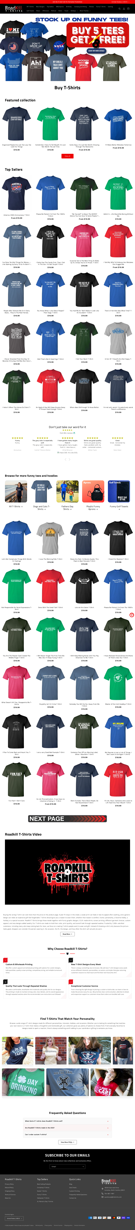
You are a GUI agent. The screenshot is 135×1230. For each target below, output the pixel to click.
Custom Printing (74, 1191)
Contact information (79, 1225)
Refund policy (39, 1225)
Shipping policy (68, 1225)
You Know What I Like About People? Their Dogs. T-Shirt (50, 312)
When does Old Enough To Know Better (84, 407)
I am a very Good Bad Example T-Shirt (51, 752)
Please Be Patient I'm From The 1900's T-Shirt (50, 215)
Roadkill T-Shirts (13, 1225)
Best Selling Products (44, 1184)
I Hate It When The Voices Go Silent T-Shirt (16, 408)
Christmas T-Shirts (43, 1187)
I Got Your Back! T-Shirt (84, 359)
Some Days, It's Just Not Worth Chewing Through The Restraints (84, 146)
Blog (70, 1184)
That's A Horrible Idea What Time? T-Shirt (118, 312)
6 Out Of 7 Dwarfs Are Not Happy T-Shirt (118, 360)
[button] (74, 11)
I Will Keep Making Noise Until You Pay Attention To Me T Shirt (84, 657)
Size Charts (73, 1187)
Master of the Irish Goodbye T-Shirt (118, 704)
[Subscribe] (83, 1166)
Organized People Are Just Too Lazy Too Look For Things (16, 146)
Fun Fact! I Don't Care (17, 801)
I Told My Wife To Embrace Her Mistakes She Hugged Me (118, 263)
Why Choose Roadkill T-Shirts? (67, 948)
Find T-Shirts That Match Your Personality (67, 1018)
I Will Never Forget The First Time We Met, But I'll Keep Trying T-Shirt (50, 657)
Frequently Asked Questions (67, 1113)
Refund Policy (9, 1187)
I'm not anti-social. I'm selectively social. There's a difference (118, 408)
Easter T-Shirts (42, 1191)
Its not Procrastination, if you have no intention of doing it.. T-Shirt (50, 800)
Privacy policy (48, 1225)
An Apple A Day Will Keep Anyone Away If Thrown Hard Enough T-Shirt (50, 408)
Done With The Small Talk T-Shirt (50, 607)
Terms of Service (10, 1194)
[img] (67, 430)
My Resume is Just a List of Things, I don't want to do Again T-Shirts (118, 753)
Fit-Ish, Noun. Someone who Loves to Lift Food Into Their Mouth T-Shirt (118, 802)
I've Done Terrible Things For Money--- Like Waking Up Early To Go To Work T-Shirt (16, 263)
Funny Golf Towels (119, 506)
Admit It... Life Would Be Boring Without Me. (118, 215)
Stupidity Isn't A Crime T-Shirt (50, 704)
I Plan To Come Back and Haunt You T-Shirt (17, 753)
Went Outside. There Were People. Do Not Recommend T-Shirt (84, 802)
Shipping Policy (10, 1191)
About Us (8, 1198)
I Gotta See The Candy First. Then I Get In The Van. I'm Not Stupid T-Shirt (50, 263)
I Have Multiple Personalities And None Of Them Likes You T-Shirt (118, 657)
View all (67, 156)
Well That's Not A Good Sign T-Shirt (50, 359)
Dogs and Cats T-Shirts (41, 508)
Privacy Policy (9, 1184)
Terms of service (58, 1225)
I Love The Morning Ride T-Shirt (50, 559)
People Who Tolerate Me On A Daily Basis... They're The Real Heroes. (17, 312)
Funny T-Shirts (42, 1194)
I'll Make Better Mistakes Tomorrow (118, 145)
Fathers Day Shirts (67, 508)
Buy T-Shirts (67, 88)
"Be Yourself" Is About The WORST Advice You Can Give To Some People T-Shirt (84, 215)
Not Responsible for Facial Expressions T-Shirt (16, 608)
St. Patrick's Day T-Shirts (45, 1201)
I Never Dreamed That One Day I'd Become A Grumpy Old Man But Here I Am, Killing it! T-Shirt (17, 360)
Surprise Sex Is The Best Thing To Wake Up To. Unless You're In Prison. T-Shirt (84, 262)
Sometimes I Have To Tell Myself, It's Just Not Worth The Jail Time (50, 146)
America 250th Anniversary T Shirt (17, 215)
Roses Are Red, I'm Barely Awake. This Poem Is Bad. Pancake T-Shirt (84, 560)
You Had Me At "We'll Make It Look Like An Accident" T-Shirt (84, 312)
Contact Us (72, 1198)
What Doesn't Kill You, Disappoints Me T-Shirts (17, 703)
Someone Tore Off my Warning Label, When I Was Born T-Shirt (84, 753)
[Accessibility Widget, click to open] (132, 615)
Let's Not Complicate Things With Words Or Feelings (16, 560)
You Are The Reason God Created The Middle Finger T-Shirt (16, 657)
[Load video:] (67, 872)
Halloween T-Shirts (43, 1198)
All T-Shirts (14, 506)
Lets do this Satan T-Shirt (84, 607)
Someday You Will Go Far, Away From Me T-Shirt (84, 705)
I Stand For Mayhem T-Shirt (118, 559)
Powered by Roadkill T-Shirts (26, 1225)
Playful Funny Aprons (93, 508)
